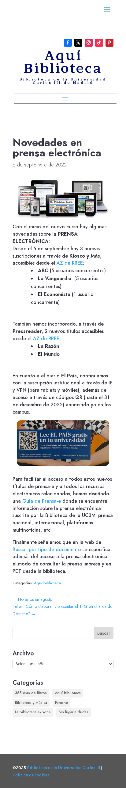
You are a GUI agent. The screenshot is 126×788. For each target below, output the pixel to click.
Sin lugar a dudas (73, 712)
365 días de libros (31, 693)
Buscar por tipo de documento (47, 549)
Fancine (61, 702)
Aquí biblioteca (47, 583)
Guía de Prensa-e (41, 501)
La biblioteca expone (33, 712)
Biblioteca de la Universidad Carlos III (63, 767)
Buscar (103, 633)
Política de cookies (31, 775)
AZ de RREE (70, 262)
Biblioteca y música (31, 702)
